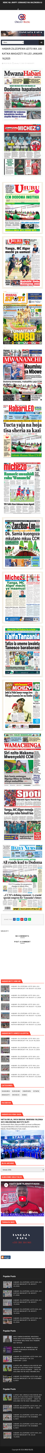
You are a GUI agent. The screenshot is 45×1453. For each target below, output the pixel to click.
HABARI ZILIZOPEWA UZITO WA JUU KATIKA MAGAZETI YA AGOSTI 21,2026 (27, 1293)
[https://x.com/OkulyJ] (22, 7)
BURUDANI (16, 1091)
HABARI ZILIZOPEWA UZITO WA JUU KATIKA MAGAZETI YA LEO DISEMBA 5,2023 (27, 1378)
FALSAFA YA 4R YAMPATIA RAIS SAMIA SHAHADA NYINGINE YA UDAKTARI (25, 1349)
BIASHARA (6, 1091)
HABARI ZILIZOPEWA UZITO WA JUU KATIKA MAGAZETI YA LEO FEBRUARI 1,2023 (27, 1358)
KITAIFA (36, 1091)
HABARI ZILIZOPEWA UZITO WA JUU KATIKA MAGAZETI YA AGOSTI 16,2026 (27, 1311)
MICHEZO (15, 1095)
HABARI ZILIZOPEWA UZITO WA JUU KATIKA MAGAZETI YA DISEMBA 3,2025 (27, 1426)
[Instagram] (26, 7)
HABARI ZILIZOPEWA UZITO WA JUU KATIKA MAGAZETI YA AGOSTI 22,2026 (27, 1320)
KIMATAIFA (27, 1091)
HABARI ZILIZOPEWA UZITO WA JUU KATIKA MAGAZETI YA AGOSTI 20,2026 (27, 1284)
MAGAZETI (30, 63)
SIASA (24, 1095)
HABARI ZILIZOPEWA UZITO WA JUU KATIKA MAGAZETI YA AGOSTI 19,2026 (27, 1302)
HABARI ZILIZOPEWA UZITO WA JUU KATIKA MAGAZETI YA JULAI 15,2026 (27, 1435)
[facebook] (18, 9)
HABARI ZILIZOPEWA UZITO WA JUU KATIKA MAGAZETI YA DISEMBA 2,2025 (27, 1417)
